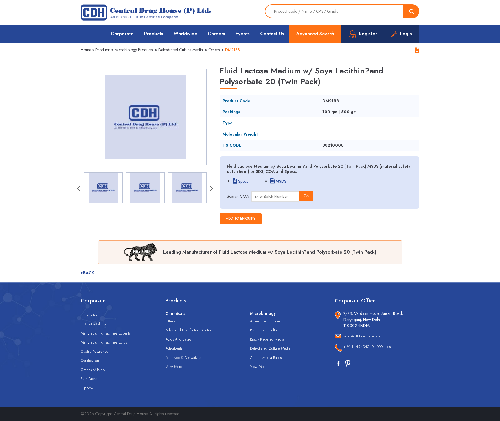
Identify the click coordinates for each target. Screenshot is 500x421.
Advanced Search (315, 33)
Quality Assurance (94, 351)
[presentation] (79, 189)
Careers (216, 33)
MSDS (280, 181)
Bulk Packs (89, 378)
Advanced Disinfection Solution (189, 330)
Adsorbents (174, 348)
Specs (242, 181)
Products (153, 33)
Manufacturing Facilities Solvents (105, 333)
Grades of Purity (93, 369)
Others (214, 50)
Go (306, 196)
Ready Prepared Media (267, 339)
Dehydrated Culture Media (180, 50)
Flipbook (87, 388)
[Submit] (411, 11)
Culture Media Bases (266, 357)
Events (243, 33)
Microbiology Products (134, 50)
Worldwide (185, 33)
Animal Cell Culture (265, 321)
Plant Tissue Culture (265, 330)
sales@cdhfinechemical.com (364, 336)
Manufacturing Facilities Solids (104, 342)
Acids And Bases (178, 339)
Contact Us (272, 33)
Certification (90, 360)
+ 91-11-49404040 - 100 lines (367, 346)
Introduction (90, 315)
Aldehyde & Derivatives (183, 357)
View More (174, 366)
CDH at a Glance (94, 324)
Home (86, 50)
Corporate (122, 33)
